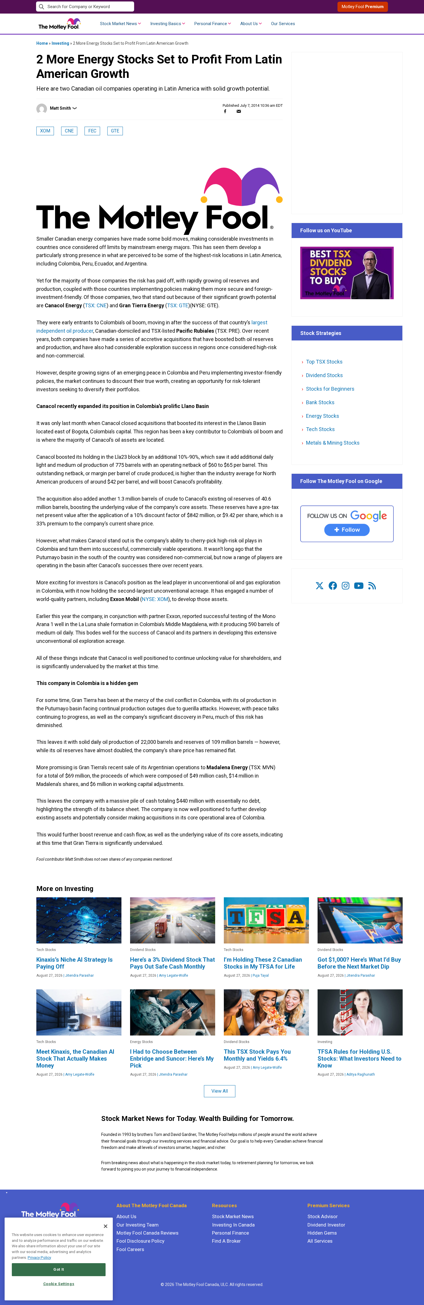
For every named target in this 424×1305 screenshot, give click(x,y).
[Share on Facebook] (225, 111)
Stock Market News (118, 23)
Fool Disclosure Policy (140, 1241)
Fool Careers (130, 1249)
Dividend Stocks (324, 375)
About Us (249, 23)
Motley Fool (363, 6)
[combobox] (124, 6)
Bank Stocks (320, 402)
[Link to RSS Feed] (372, 585)
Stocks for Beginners (330, 389)
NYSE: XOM (155, 599)
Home (42, 43)
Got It (58, 1269)
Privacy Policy (39, 1257)
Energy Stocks (322, 416)
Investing (60, 43)
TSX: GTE (177, 305)
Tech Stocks (320, 429)
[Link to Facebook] (333, 585)
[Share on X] (232, 111)
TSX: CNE (96, 305)
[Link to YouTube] (359, 585)
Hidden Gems (322, 1233)
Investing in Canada (233, 1225)
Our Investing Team (138, 1225)
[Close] (105, 1226)
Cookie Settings (58, 1284)
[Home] (5, 1192)
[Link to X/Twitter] (319, 585)
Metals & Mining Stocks (333, 443)
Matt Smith (60, 108)
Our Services (283, 23)
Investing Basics (165, 23)
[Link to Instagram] (345, 585)
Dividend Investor (326, 1225)
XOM (45, 131)
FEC (92, 131)
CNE (69, 131)
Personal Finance (210, 23)
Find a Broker (226, 1241)
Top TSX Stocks (324, 362)
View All (219, 1091)
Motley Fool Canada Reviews (148, 1233)
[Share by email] (238, 111)
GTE (115, 131)
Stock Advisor (322, 1216)
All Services (320, 1241)
